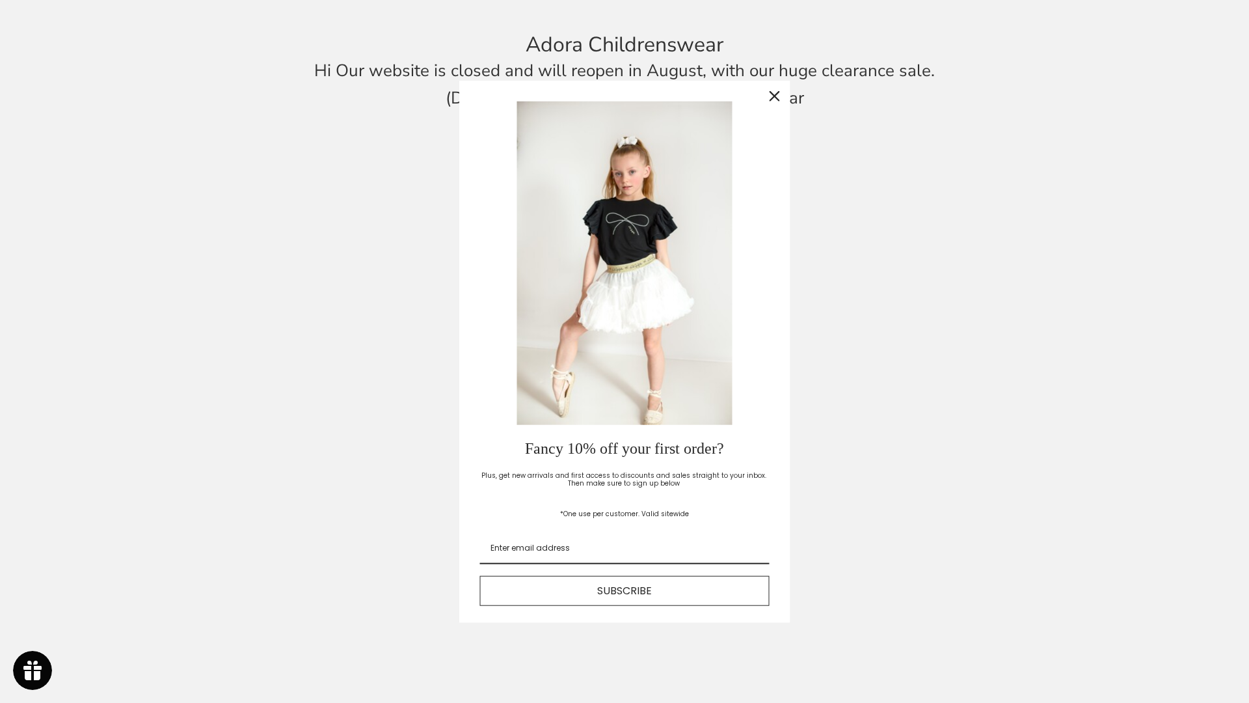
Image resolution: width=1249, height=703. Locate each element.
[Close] (774, 96)
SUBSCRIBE (624, 590)
